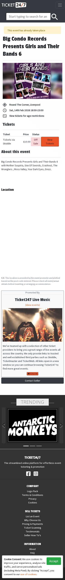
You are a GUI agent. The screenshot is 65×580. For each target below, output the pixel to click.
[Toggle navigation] (59, 5)
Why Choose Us (32, 520)
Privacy (32, 498)
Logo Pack (32, 491)
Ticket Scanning (32, 527)
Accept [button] (53, 561)
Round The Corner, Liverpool (21, 105)
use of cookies (28, 574)
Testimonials (33, 531)
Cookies (32, 502)
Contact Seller (32, 380)
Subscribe (33, 374)
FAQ (32, 552)
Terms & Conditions (32, 495)
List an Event (32, 516)
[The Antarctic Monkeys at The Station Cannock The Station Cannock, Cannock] (32, 425)
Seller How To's (32, 535)
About (32, 549)
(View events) (32, 305)
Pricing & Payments (32, 524)
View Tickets (50, 141)
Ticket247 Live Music (32, 299)
